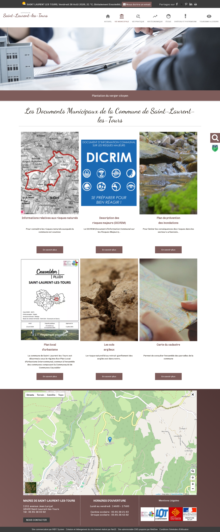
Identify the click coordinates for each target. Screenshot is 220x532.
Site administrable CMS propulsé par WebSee (138, 529)
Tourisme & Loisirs (209, 21)
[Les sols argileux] (109, 300)
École (168, 21)
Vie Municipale (122, 21)
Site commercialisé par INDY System (48, 529)
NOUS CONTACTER (36, 520)
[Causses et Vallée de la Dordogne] (147, 520)
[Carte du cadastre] (168, 300)
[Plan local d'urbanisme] (50, 300)
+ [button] (193, 484)
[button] (193, 394)
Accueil (108, 21)
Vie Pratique (138, 21)
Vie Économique (155, 21)
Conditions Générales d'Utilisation (173, 529)
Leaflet (158, 494)
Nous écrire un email (138, 4)
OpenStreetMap (177, 494)
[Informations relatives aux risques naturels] (50, 173)
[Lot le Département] (162, 520)
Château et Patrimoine (185, 21)
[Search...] (193, 471)
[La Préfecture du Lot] (190, 520)
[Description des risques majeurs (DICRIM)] (109, 173)
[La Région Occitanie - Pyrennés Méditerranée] (176, 520)
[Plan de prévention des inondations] (168, 173)
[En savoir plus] (50, 249)
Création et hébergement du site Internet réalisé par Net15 (91, 529)
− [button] (193, 489)
